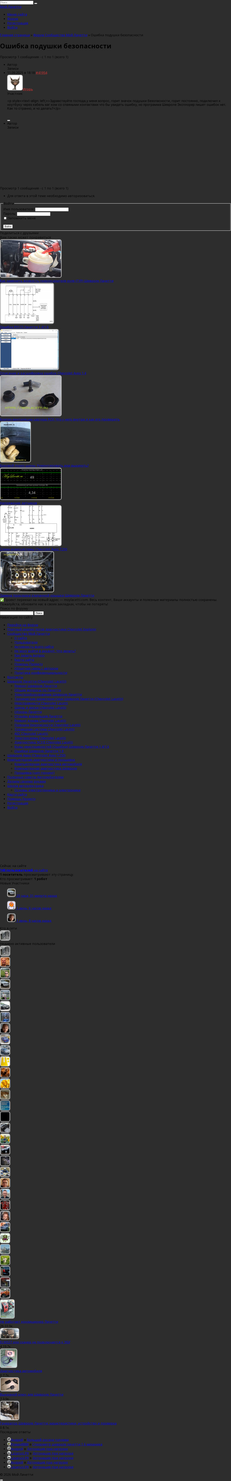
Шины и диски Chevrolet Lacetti (40, 707)
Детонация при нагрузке (47, 1449)
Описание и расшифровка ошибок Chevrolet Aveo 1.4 (43, 373)
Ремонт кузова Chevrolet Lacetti (40, 720)
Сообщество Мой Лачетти (28, 633)
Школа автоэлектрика (25, 786)
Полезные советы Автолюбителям (35, 777)
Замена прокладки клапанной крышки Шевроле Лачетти (47, 595)
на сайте (24, 870)
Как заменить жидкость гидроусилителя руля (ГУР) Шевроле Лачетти (57, 281)
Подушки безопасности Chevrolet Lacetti (47, 725)
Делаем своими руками (26, 781)
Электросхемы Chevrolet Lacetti (40, 738)
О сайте (20, 638)
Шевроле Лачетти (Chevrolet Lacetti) (36, 681)
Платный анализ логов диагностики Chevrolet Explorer (51, 629)
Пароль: (10, 213)
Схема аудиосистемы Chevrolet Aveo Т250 (33, 549)
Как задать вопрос (29, 655)
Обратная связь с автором (36, 668)
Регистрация (17, 23)
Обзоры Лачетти (28, 712)
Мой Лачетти (10, 7)
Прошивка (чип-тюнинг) (34, 772)
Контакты (15, 677)
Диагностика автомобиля (21, 1371)
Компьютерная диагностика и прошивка (41, 759)
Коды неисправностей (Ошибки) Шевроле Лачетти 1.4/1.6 (61, 746)
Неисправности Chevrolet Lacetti (41, 703)
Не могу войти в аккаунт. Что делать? (45, 651)
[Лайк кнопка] (8, 120)
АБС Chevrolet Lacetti (31, 733)
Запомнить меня (22, 218)
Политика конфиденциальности (40, 672)
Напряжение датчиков (18, 503)
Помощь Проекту (28, 664)
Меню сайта (17, 14)
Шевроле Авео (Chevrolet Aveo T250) (36, 755)
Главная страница (15, 35)
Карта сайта (24, 659)
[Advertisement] (115, 158)
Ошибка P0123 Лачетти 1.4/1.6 (24, 327)
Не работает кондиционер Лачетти (29, 1321)
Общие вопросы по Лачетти (37, 690)
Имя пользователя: (19, 209)
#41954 (41, 72)
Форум (12, 18)
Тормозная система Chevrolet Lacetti (44, 729)
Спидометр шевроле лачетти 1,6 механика (67, 1444)
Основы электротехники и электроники (47, 790)
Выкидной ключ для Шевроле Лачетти (31, 1394)
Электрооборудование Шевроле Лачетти (48, 694)
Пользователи (26, 642)
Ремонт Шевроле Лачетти (35, 686)
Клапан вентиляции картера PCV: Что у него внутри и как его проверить (60, 419)
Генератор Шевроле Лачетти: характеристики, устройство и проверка (58, 1423)
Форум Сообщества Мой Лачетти (60, 35)
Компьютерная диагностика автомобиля (48, 764)
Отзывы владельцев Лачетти (38, 716)
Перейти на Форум (22, 625)
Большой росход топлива (48, 1440)
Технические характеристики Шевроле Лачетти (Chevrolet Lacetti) (68, 699)
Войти (12, 27)
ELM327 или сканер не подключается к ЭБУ (35, 1342)
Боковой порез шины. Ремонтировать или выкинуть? (44, 465)
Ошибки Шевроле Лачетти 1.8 (39, 751)
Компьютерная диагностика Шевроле (45, 768)
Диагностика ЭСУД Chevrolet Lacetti (43, 742)
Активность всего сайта (34, 646)
